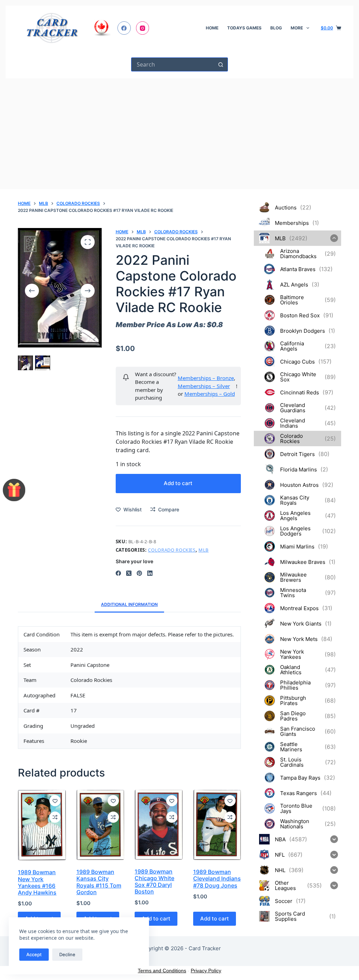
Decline (67, 954)
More (297, 27)
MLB (203, 550)
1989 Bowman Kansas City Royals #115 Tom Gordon (98, 882)
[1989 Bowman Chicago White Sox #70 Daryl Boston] (158, 825)
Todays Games (244, 27)
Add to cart (178, 483)
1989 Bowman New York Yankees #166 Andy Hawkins (37, 882)
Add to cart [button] (214, 918)
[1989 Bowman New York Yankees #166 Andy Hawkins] (42, 825)
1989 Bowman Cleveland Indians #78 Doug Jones (217, 878)
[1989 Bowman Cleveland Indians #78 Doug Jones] (217, 825)
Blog (276, 27)
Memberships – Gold (209, 393)
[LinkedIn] (150, 573)
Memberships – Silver (204, 385)
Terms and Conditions (162, 970)
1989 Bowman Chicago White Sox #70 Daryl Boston (154, 881)
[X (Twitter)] (128, 573)
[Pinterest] (139, 573)
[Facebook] (124, 28)
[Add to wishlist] (55, 800)
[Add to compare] (55, 817)
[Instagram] (142, 28)
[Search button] (221, 64)
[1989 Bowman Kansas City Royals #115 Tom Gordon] (100, 825)
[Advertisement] (179, 131)
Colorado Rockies (171, 550)
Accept (34, 954)
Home (212, 27)
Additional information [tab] (129, 604)
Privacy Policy (206, 970)
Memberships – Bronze (206, 377)
